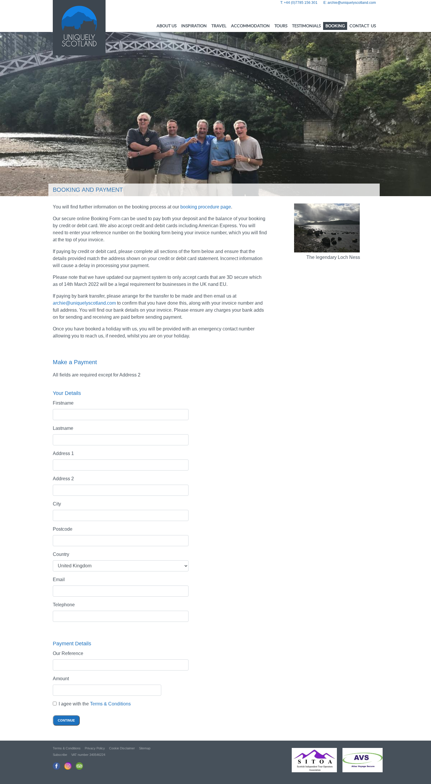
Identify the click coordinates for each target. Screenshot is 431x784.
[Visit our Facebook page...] (56, 766)
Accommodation (250, 25)
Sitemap (144, 748)
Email (59, 579)
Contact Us (362, 25)
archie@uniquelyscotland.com (352, 3)
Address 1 (63, 453)
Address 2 (63, 478)
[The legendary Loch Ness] (327, 227)
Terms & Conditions (110, 703)
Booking (335, 25)
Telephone (64, 604)
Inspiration (194, 25)
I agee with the (95, 703)
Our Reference (68, 653)
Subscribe (60, 754)
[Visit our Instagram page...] (68, 766)
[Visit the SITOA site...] (312, 762)
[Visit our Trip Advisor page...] (79, 766)
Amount (61, 678)
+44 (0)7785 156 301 (301, 3)
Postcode (62, 529)
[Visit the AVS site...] (360, 762)
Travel (218, 25)
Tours (280, 25)
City (57, 503)
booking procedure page (205, 206)
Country (61, 554)
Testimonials (306, 25)
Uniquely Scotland (79, 26)
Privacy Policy (95, 748)
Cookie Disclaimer (122, 748)
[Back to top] (416, 769)
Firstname (63, 403)
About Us (167, 25)
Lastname (63, 428)
